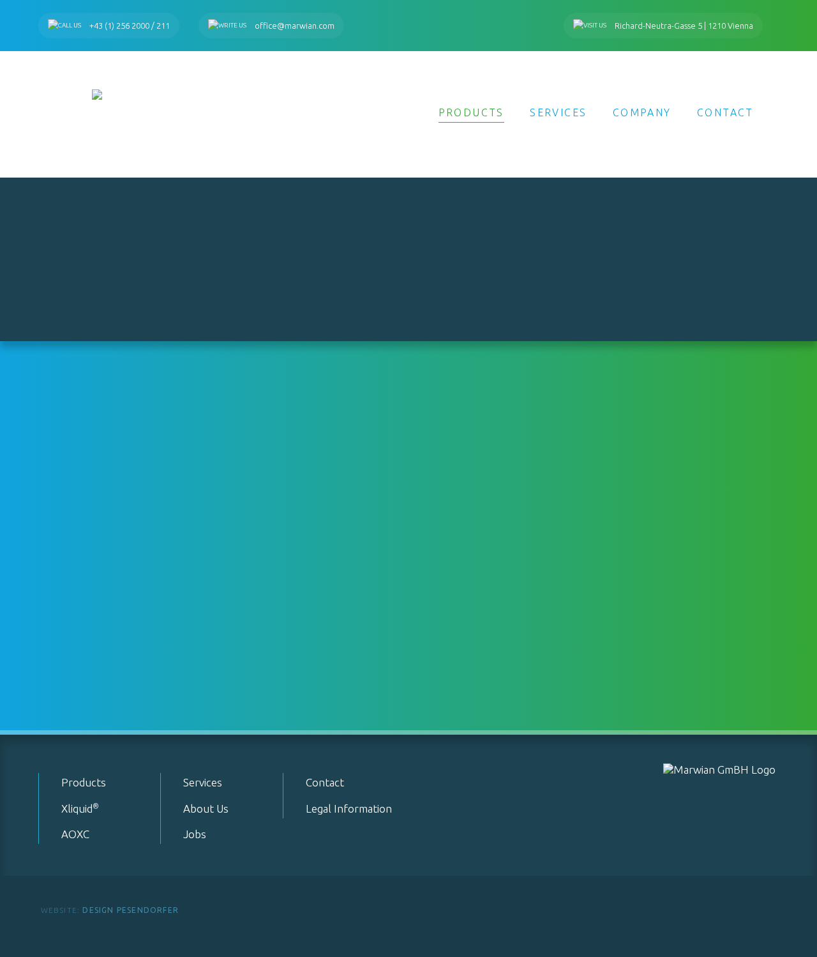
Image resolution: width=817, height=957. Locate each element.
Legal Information (349, 808)
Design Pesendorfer (110, 910)
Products (471, 112)
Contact (725, 112)
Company (642, 112)
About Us (206, 808)
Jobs (194, 834)
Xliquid (80, 808)
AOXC (75, 834)
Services (558, 112)
